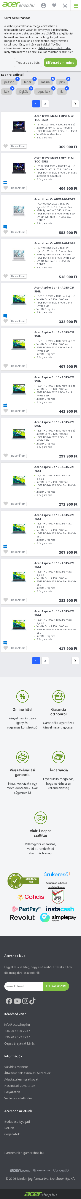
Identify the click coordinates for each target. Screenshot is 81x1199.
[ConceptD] (61, 1170)
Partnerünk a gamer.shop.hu (24, 1153)
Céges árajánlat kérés (19, 1043)
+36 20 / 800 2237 (17, 1031)
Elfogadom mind (60, 62)
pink (62, 82)
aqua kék (44, 91)
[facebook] (8, 1001)
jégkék (23, 91)
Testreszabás (28, 62)
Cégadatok (12, 1134)
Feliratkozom (56, 986)
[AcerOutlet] (20, 1170)
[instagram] (25, 1001)
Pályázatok (12, 1092)
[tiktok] (32, 1001)
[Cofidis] (30, 897)
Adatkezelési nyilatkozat (21, 1079)
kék (6, 91)
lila (62, 91)
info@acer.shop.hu (17, 1024)
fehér (27, 82)
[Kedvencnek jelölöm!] (6, 145)
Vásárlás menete (16, 1067)
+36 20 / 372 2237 (17, 1037)
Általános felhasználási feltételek (27, 1073)
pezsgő (9, 82)
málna (45, 82)
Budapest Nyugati (17, 1121)
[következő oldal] (75, 103)
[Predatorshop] (41, 1170)
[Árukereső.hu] (57, 876)
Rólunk (9, 1128)
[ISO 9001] (55, 897)
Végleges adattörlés (18, 1098)
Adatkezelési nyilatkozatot (54, 48)
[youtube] (17, 1001)
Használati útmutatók (19, 1086)
